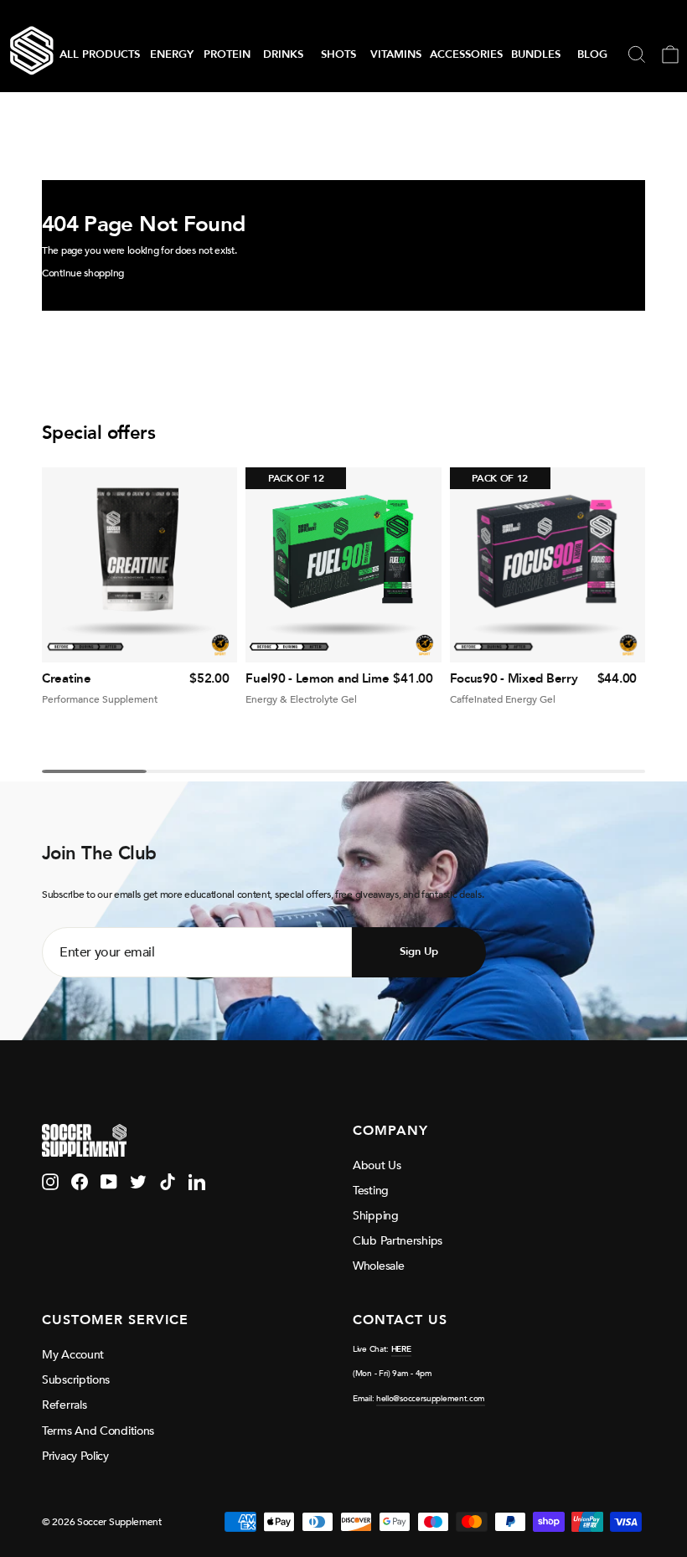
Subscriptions (76, 1380)
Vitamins (395, 54)
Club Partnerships (397, 1241)
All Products (99, 54)
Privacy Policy (75, 1456)
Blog (592, 54)
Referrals (64, 1405)
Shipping (376, 1216)
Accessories (466, 54)
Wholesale (378, 1266)
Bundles (535, 54)
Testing (371, 1191)
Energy (172, 54)
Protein (227, 54)
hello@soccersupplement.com (430, 1399)
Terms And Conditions (98, 1431)
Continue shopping (83, 273)
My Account (73, 1355)
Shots (338, 54)
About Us (377, 1165)
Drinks (283, 54)
